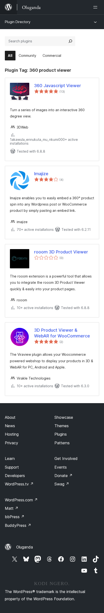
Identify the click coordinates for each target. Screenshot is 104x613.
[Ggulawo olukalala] (96, 7)
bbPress (14, 516)
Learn (10, 458)
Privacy (11, 442)
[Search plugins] (70, 41)
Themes (61, 425)
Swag (61, 484)
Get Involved (66, 458)
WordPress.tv (19, 484)
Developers (15, 475)
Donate (63, 475)
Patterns (62, 442)
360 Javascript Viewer (57, 85)
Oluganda (24, 547)
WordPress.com (21, 499)
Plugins (60, 434)
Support (12, 467)
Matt (11, 508)
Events (60, 467)
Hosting (12, 434)
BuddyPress (18, 525)
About (10, 417)
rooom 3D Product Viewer (61, 251)
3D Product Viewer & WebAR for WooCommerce (62, 333)
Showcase (63, 417)
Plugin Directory (17, 22)
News (10, 425)
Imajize (41, 173)
